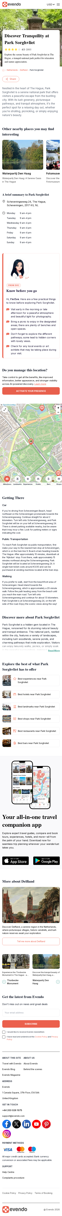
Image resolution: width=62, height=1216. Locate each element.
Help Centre (8, 1172)
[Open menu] (58, 4)
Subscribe (31, 1024)
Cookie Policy (41, 1037)
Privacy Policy (25, 1193)
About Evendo (31, 1063)
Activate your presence (31, 391)
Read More (54, 650)
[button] (31, 442)
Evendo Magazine (11, 1075)
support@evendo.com (13, 1116)
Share (13, 79)
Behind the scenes (33, 1069)
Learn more (40, 384)
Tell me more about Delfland (31, 941)
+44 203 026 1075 (12, 1110)
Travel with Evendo (11, 1063)
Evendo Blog (8, 1069)
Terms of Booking (43, 1193)
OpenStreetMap (9, 405)
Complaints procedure (13, 1177)
